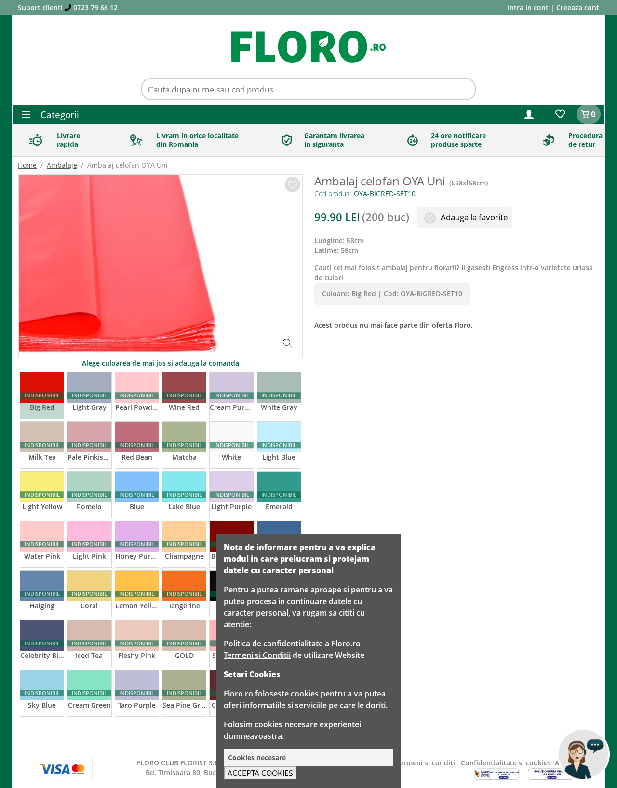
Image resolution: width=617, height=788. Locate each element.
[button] (529, 114)
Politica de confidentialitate (273, 643)
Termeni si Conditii (257, 655)
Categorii (58, 114)
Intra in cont (528, 7)
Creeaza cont (577, 7)
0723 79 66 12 (94, 7)
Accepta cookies (260, 773)
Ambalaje (62, 165)
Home (27, 165)
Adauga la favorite (473, 217)
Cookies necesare (257, 757)
